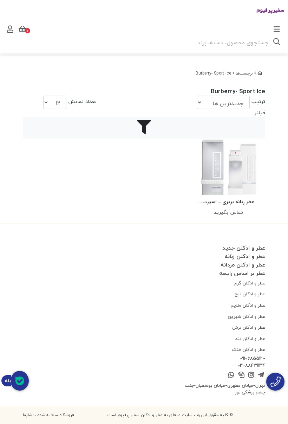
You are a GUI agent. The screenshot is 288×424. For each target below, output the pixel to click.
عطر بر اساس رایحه (242, 273)
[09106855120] (275, 382)
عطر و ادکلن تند (250, 338)
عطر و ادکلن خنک (248, 349)
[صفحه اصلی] (259, 73)
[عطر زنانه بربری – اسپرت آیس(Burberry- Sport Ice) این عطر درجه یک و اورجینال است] (228, 167)
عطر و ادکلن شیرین (246, 316)
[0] (22, 29)
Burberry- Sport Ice (213, 73)
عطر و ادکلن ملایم (248, 305)
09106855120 (252, 358)
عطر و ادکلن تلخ (250, 294)
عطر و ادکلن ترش (248, 327)
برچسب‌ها (244, 73)
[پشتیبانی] (241, 375)
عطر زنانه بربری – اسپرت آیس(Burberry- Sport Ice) (228, 202)
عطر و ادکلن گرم (249, 283)
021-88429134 (251, 365)
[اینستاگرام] (251, 375)
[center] (276, 42)
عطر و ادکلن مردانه (243, 265)
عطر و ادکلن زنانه (244, 256)
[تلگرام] (261, 375)
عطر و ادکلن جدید (243, 248)
